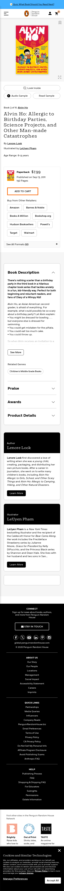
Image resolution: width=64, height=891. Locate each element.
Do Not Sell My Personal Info (32, 745)
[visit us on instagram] (49, 637)
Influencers (32, 715)
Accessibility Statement (32, 683)
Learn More (17, 493)
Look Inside (34, 88)
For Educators (32, 786)
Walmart (29, 233)
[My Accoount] (50, 13)
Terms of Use (32, 733)
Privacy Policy (32, 737)
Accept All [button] (53, 880)
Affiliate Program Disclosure (32, 750)
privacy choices (26, 873)
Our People (32, 666)
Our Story (32, 662)
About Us (32, 657)
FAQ (32, 778)
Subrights (32, 790)
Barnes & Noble (35, 207)
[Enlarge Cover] (59, 77)
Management (32, 675)
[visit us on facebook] (15, 637)
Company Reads (32, 720)
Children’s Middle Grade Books (25, 371)
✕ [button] (59, 850)
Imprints (32, 692)
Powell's (45, 224)
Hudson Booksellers (21, 224)
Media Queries (32, 711)
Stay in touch (33, 626)
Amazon (14, 207)
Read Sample (46, 96)
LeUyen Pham (28, 148)
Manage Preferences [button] (15, 878)
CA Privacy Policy (32, 741)
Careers (32, 687)
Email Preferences (32, 728)
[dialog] (32, 869)
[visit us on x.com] (22, 637)
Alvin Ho (23, 107)
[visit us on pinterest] (42, 637)
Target (13, 233)
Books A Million (19, 216)
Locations (32, 670)
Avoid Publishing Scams (32, 754)
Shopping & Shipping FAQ (32, 782)
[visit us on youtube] (29, 637)
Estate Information (32, 799)
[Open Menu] (6, 13)
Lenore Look (14, 143)
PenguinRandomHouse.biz (32, 724)
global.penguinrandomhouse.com (32, 642)
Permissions (32, 795)
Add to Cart (23, 191)
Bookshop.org (43, 216)
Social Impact (32, 679)
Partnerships (32, 707)
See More (15, 352)
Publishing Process (32, 773)
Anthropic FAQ (32, 758)
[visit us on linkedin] (35, 637)
